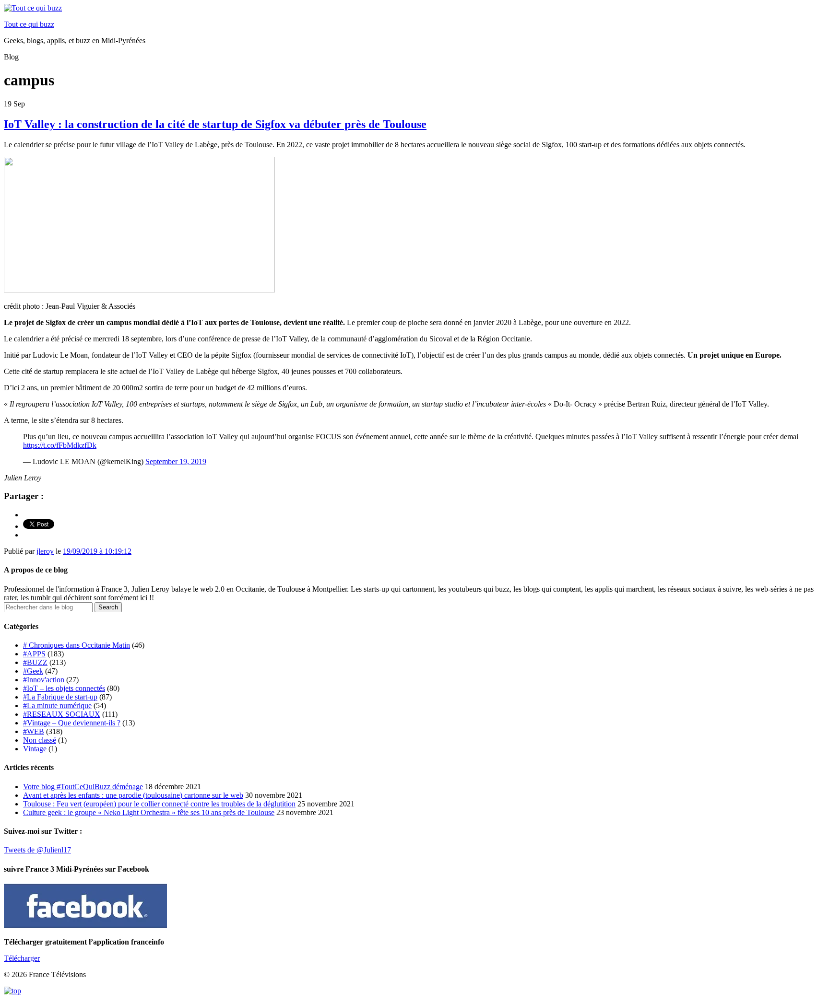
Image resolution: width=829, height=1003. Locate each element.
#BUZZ (35, 662)
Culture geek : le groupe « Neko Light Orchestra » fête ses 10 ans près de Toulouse (148, 812)
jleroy (45, 551)
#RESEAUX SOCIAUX (61, 714)
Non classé (39, 740)
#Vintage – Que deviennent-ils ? (71, 723)
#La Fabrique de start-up (60, 697)
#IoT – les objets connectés (64, 688)
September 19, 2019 (175, 461)
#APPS (34, 654)
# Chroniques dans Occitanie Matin (76, 645)
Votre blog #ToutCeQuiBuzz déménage (83, 786)
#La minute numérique (57, 705)
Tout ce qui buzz (29, 24)
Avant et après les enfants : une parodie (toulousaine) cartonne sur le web (133, 795)
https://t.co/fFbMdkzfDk (59, 445)
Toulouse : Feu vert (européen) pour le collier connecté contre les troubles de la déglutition (159, 804)
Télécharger (22, 958)
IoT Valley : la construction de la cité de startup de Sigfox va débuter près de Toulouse (215, 124)
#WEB (33, 731)
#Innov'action (43, 680)
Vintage (35, 749)
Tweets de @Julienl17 (37, 850)
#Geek (33, 671)
